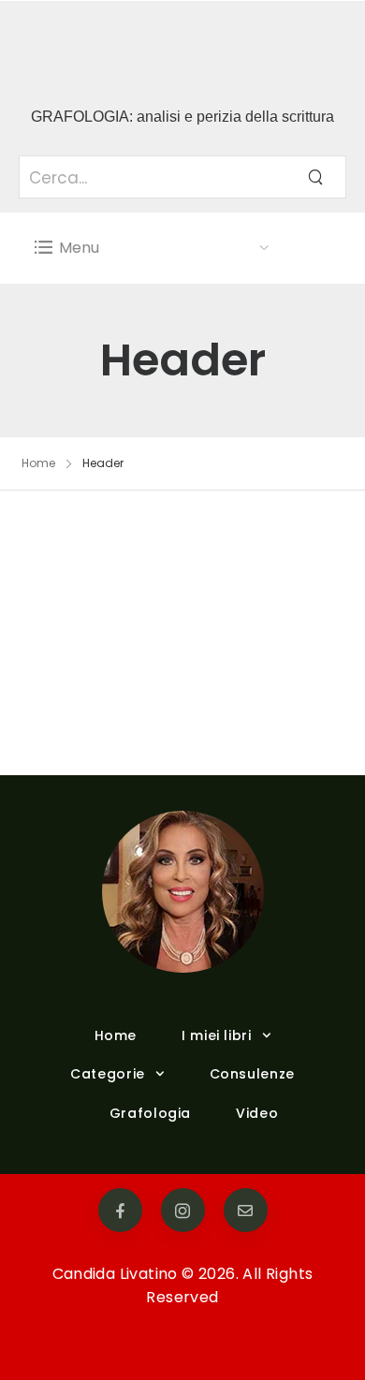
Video (257, 1113)
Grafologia (150, 1113)
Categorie (107, 1073)
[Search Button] (315, 177)
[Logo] (152, 46)
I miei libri (217, 1035)
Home (38, 463)
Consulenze (252, 1073)
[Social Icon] (120, 1210)
